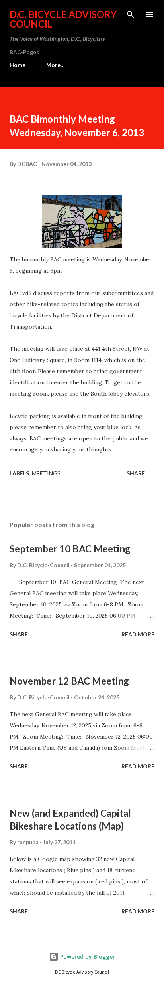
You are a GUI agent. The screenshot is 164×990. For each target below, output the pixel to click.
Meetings (46, 473)
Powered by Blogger (87, 956)
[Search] (130, 14)
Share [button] (136, 473)
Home (17, 64)
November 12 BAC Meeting (69, 681)
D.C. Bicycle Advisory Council (63, 19)
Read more (137, 634)
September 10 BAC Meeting (70, 548)
